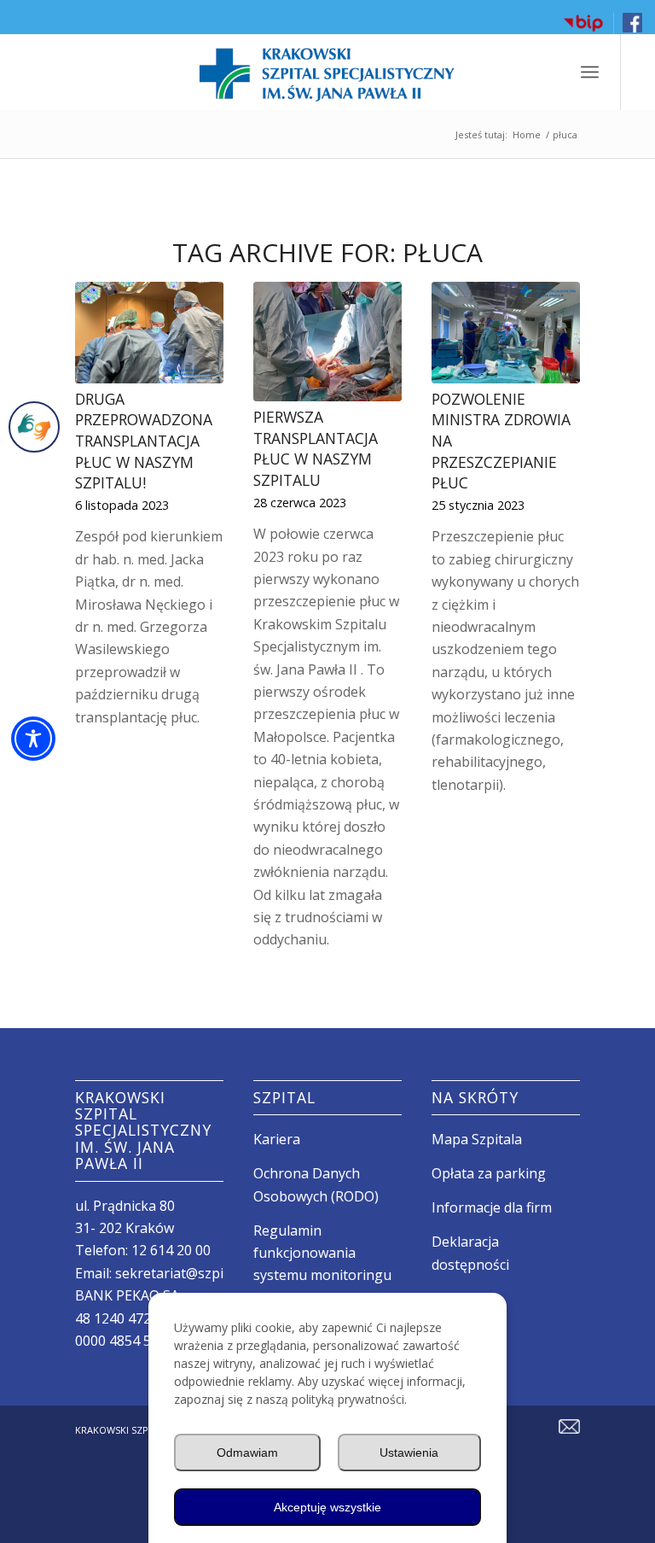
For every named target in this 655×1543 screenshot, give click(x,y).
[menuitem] (584, 23)
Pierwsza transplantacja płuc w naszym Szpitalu (315, 448)
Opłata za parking (489, 1173)
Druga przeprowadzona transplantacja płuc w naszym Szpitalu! (143, 441)
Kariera (276, 1139)
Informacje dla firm (492, 1207)
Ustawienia (409, 1452)
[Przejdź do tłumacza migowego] (34, 427)
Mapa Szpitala (477, 1139)
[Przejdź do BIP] (583, 29)
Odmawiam (247, 1452)
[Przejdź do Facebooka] (632, 28)
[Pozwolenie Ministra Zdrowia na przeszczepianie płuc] (505, 332)
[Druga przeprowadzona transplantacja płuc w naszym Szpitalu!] (149, 332)
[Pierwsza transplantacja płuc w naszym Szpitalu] (327, 341)
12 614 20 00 (171, 1250)
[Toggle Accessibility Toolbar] (33, 738)
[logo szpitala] (327, 71)
